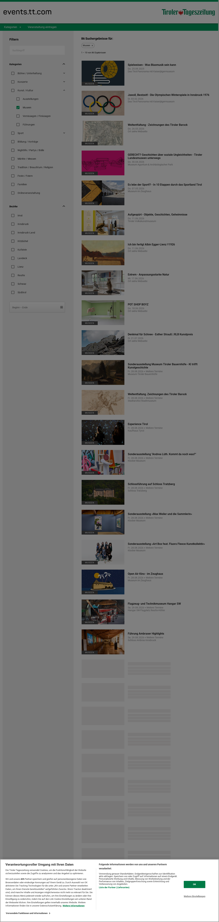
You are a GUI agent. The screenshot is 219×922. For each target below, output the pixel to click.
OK (194, 884)
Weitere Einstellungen (194, 896)
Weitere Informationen (74, 905)
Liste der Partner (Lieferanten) (114, 887)
